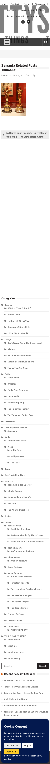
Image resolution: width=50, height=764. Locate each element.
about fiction (14, 639)
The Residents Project (21, 595)
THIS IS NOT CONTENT (15, 636)
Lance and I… (14, 396)
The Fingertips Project (18, 409)
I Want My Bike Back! (18, 333)
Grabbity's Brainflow (21, 529)
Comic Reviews (15, 547)
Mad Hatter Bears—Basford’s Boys (20, 705)
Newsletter (11, 10)
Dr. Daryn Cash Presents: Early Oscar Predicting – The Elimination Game (26, 134)
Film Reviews (14, 557)
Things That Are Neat (18, 368)
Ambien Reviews (19, 560)
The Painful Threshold (18, 509)
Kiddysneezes (17, 456)
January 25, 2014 (21, 75)
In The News (16, 450)
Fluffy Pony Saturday (18, 390)
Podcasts (8, 481)
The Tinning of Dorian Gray (20, 415)
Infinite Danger (15, 491)
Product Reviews (16, 614)
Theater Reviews (16, 620)
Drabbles (12, 383)
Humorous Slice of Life (19, 327)
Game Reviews (15, 567)
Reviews (8, 522)
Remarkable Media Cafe (19, 497)
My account (40, 4)
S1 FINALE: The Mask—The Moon (19, 680)
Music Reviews (15, 573)
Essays (7, 339)
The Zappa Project (19, 608)
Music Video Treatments (19, 355)
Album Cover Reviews (21, 576)
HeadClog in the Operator (20, 484)
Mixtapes (12, 349)
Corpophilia (13, 377)
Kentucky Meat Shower (15, 427)
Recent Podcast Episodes (19, 674)
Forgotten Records (20, 583)
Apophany (12, 431)
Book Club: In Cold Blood (15, 699)
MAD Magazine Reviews (22, 551)
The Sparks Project (20, 601)
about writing (14, 658)
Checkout (15, 4)
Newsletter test (28, 10)
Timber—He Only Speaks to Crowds (20, 686)
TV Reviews (13, 626)
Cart (4, 4)
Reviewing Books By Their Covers (27, 535)
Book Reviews (14, 525)
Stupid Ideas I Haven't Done (21, 361)
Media (7, 437)
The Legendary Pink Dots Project (26, 589)
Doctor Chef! (14, 314)
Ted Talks (15, 462)
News (7, 469)
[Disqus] (25, 181)
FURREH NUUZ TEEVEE (18, 320)
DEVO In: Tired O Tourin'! (19, 308)
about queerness (16, 652)
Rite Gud (12, 503)
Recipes (8, 516)
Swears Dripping (16, 402)
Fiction (7, 374)
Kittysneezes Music (17, 440)
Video (10, 446)
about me (12, 646)
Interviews (9, 421)
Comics (8, 305)
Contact (27, 4)
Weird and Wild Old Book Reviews (27, 541)
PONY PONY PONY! (19, 630)
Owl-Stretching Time (14, 475)
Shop (41, 10)
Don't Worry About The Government (25, 343)
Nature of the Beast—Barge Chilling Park (23, 693)
